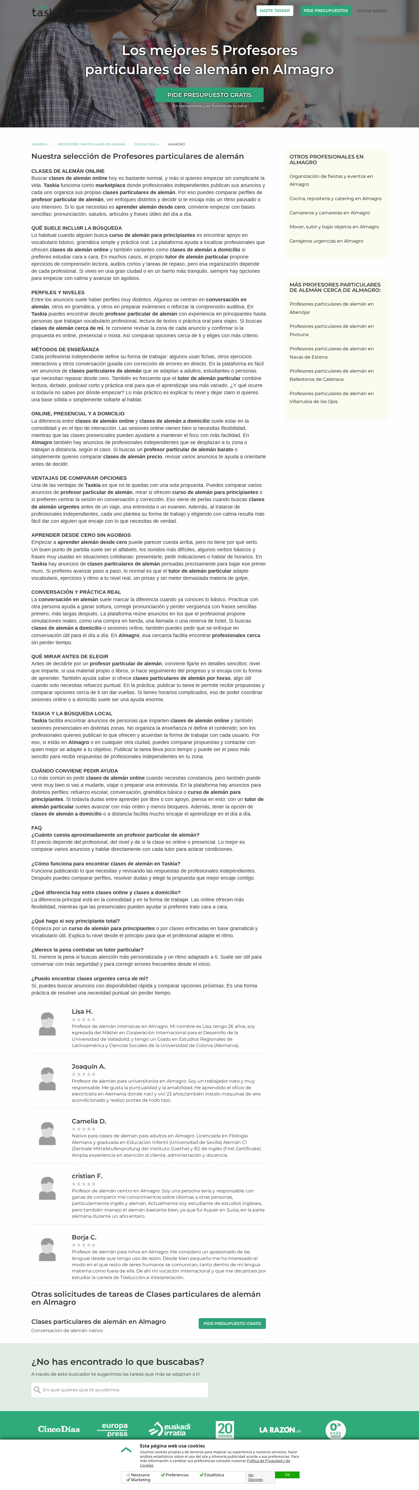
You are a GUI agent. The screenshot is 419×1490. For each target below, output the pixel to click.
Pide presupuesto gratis (209, 95)
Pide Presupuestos (326, 10)
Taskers (38, 144)
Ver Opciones (255, 1477)
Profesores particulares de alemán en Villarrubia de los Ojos (332, 397)
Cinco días (59, 1430)
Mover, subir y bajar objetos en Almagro (334, 226)
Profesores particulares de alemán (91, 144)
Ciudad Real (145, 144)
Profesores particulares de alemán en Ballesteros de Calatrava (332, 375)
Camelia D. (89, 1121)
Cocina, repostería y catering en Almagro (336, 198)
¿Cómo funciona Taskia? (102, 10)
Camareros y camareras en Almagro (330, 213)
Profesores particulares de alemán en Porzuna (332, 330)
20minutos (225, 1430)
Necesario (140, 1475)
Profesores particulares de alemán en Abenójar (332, 308)
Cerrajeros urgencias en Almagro (326, 241)
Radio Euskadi (169, 1430)
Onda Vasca (335, 1430)
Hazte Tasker (275, 10)
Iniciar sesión (372, 10)
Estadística (214, 1475)
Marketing (140, 1479)
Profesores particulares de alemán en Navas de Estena (332, 353)
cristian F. (87, 1176)
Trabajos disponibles (161, 10)
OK (287, 1474)
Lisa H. (82, 1011)
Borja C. (84, 1237)
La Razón (280, 1430)
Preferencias (177, 1475)
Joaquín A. (88, 1066)
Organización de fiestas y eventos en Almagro (331, 180)
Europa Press (114, 1430)
